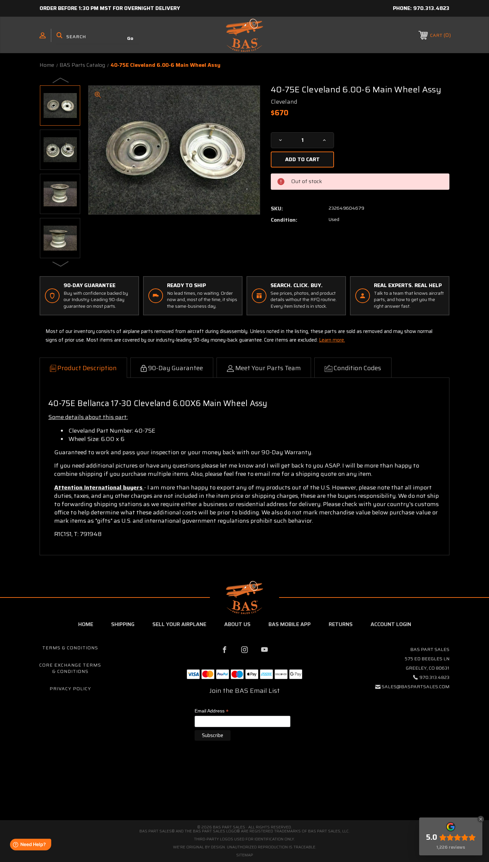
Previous (61, 80)
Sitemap (244, 855)
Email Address (212, 711)
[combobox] (97, 36)
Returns (341, 624)
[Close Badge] (480, 819)
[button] (244, 791)
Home (85, 624)
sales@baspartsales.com (415, 686)
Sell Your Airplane (179, 624)
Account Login (391, 624)
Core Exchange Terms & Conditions (70, 668)
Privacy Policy (70, 688)
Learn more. (332, 340)
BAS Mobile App (289, 624)
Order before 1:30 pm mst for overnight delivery (110, 8)
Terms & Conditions (70, 647)
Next (61, 264)
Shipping (122, 624)
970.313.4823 (431, 8)
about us (237, 624)
